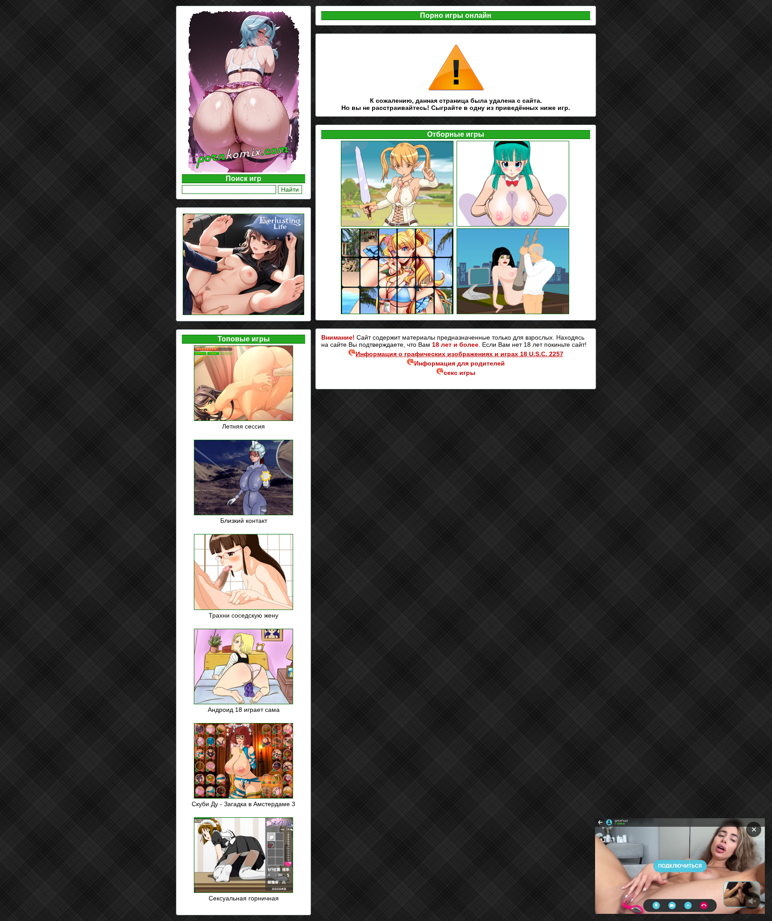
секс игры (459, 372)
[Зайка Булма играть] (513, 225)
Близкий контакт (243, 520)
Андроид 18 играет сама (244, 709)
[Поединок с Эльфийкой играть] (398, 225)
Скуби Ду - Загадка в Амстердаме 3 (243, 803)
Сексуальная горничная (244, 898)
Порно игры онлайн (455, 15)
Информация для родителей (459, 363)
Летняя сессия (243, 426)
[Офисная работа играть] (513, 312)
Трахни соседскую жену (243, 615)
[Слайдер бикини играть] (398, 312)
